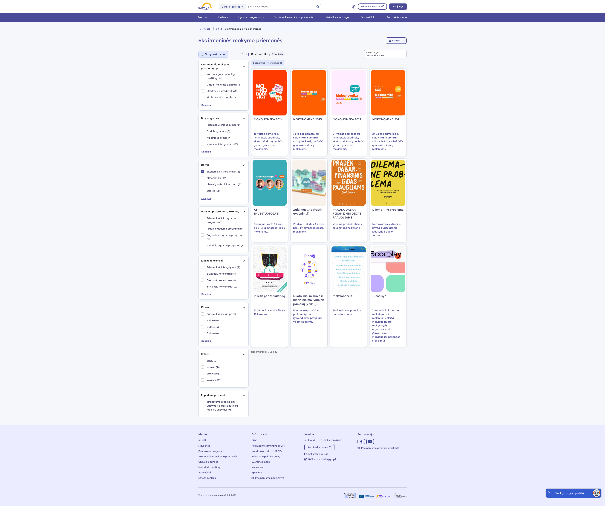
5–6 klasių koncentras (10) (222, 286)
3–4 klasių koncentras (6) (221, 280)
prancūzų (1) (214, 373)
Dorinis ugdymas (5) (218, 131)
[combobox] (385, 54)
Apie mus (256, 472)
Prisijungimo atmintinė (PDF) (268, 445)
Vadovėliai (368, 17)
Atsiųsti (396, 40)
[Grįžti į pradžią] (220, 29)
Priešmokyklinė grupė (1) (221, 314)
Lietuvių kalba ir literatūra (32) (224, 184)
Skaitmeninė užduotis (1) (221, 97)
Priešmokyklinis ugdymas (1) (223, 124)
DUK (254, 440)
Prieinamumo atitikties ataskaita (380, 447)
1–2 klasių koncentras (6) (221, 273)
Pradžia (202, 17)
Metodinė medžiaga (337, 17)
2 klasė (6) (213, 326)
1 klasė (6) (213, 320)
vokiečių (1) (213, 380)
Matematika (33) (216, 177)
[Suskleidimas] (244, 66)
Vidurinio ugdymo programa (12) (226, 245)
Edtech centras (207, 477)
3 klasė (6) (213, 333)
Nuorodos (257, 467)
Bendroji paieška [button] (231, 6)
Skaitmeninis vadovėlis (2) (222, 90)
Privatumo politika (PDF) (265, 456)
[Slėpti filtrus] (247, 54)
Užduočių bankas (208, 461)
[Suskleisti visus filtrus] (241, 54)
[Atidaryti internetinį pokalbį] (596, 493)
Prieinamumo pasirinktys (269, 477)
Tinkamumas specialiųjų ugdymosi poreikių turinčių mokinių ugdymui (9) (222, 405)
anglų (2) (212, 360)
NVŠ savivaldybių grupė (322, 459)
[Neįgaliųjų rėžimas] (354, 7)
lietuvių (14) (214, 367)
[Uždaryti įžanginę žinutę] (549, 492)
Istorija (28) (214, 190)
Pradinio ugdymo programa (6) (225, 228)
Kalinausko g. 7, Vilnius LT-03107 (322, 440)
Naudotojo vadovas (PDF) (266, 451)
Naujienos (222, 17)
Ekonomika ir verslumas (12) (223, 171)
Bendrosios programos (211, 451)
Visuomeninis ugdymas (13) (223, 144)
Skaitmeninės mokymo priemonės (294, 17)
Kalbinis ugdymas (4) (219, 137)
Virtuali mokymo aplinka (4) (223, 84)
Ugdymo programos (250, 17)
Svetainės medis (260, 461)
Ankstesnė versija (318, 453)
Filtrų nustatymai (216, 53)
